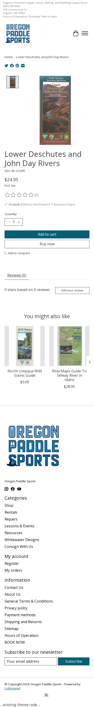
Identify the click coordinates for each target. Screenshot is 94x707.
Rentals (11, 512)
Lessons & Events (19, 525)
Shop (9, 505)
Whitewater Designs (22, 539)
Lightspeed (12, 688)
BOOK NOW (15, 642)
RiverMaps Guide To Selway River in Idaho (69, 375)
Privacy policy (16, 608)
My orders (13, 570)
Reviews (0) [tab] (16, 275)
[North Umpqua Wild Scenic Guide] (25, 346)
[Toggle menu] (84, 33)
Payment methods (20, 614)
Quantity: (11, 214)
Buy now (47, 243)
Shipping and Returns (23, 621)
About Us (13, 594)
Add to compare (19, 253)
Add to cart (47, 234)
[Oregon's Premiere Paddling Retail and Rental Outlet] (17, 33)
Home (9, 57)
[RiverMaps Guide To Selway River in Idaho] (69, 346)
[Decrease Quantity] (9, 222)
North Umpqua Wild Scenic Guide (25, 373)
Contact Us (14, 587)
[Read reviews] (19, 195)
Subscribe (73, 661)
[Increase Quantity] (18, 222)
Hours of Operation (21, 635)
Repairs (11, 519)
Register (12, 563)
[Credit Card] (46, 695)
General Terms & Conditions (29, 601)
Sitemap (11, 628)
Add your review (72, 290)
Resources (13, 532)
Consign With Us (19, 546)
